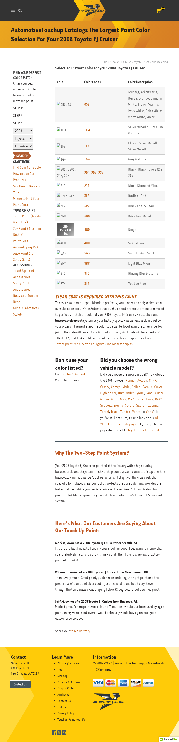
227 (100, 173)
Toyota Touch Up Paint (143, 430)
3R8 (87, 216)
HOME (107, 62)
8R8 (87, 263)
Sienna (118, 405)
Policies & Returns (68, 682)
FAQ (59, 669)
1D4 (87, 130)
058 (87, 104)
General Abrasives (26, 308)
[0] (158, 13)
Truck (115, 412)
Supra (140, 405)
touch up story (80, 631)
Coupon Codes (66, 688)
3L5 (86, 196)
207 (93, 173)
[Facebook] (54, 732)
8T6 (86, 283)
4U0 (87, 230)
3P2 (87, 206)
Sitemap (62, 676)
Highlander (108, 393)
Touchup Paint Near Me (71, 719)
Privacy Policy (65, 713)
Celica (136, 387)
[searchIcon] (20, 10)
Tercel (104, 412)
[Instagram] (64, 732)
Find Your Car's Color (27, 167)
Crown (158, 387)
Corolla (147, 387)
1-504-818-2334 (73, 374)
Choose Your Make (68, 663)
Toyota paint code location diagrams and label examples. (94, 344)
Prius (149, 399)
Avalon (142, 380)
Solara (129, 405)
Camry (104, 387)
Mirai (114, 399)
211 (87, 186)
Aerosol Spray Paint (27, 247)
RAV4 (158, 399)
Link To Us (63, 707)
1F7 (86, 146)
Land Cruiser (154, 393)
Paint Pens (20, 241)
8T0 (86, 273)
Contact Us (20, 684)
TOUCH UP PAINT (122, 62)
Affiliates (63, 694)
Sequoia (106, 405)
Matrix (104, 399)
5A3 (87, 253)
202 (87, 173)
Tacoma (152, 405)
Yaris (149, 412)
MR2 (123, 399)
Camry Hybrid (120, 387)
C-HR (153, 380)
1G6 (87, 159)
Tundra (125, 412)
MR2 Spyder (136, 399)
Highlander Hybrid (131, 393)
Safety (18, 314)
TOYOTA (138, 62)
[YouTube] (59, 732)
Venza (136, 412)
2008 (146, 62)
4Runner (130, 380)
